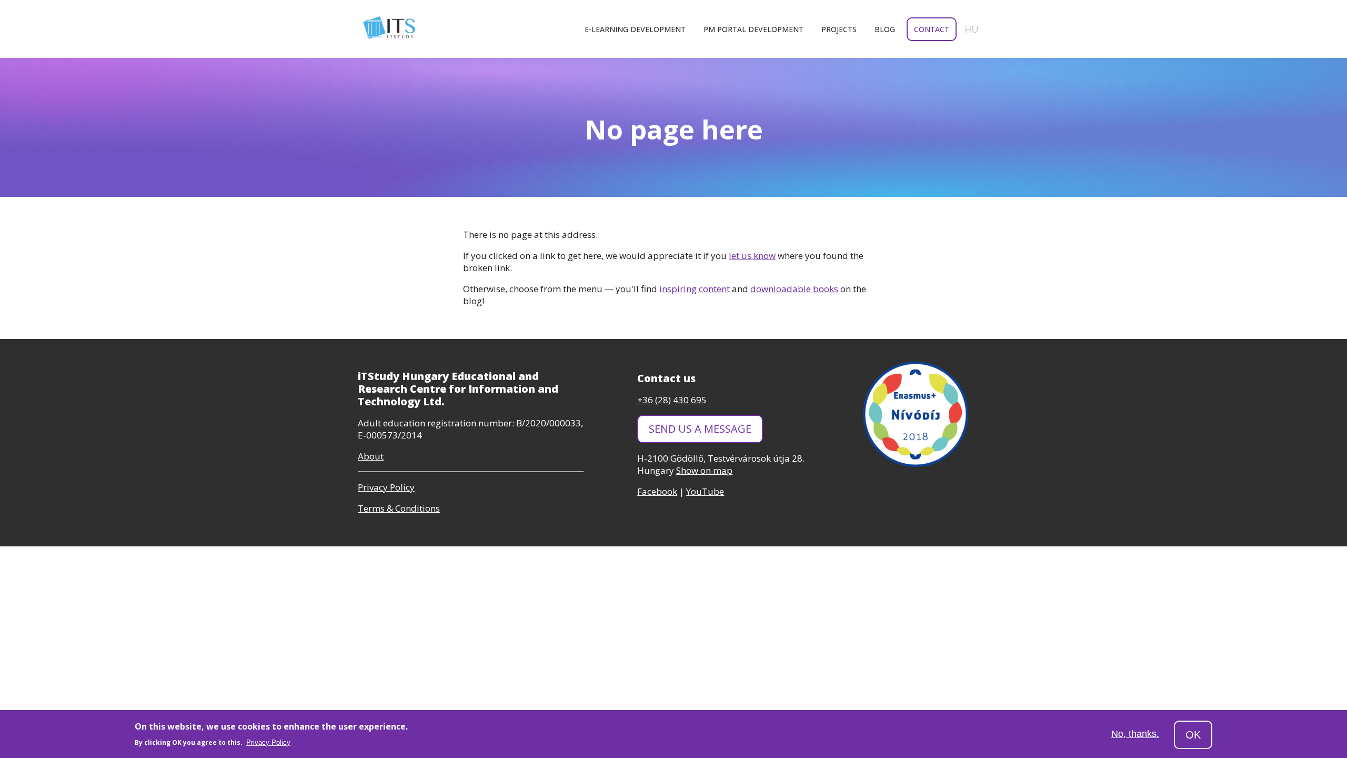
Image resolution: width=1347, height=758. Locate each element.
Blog (884, 29)
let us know (752, 256)
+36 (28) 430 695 (672, 400)
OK (1193, 735)
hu (971, 29)
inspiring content (694, 289)
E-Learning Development (635, 29)
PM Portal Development (753, 29)
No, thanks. (1135, 734)
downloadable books (794, 289)
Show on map (704, 470)
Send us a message (700, 429)
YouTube (705, 491)
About (371, 456)
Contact (931, 29)
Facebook (657, 491)
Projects (839, 29)
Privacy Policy (268, 742)
